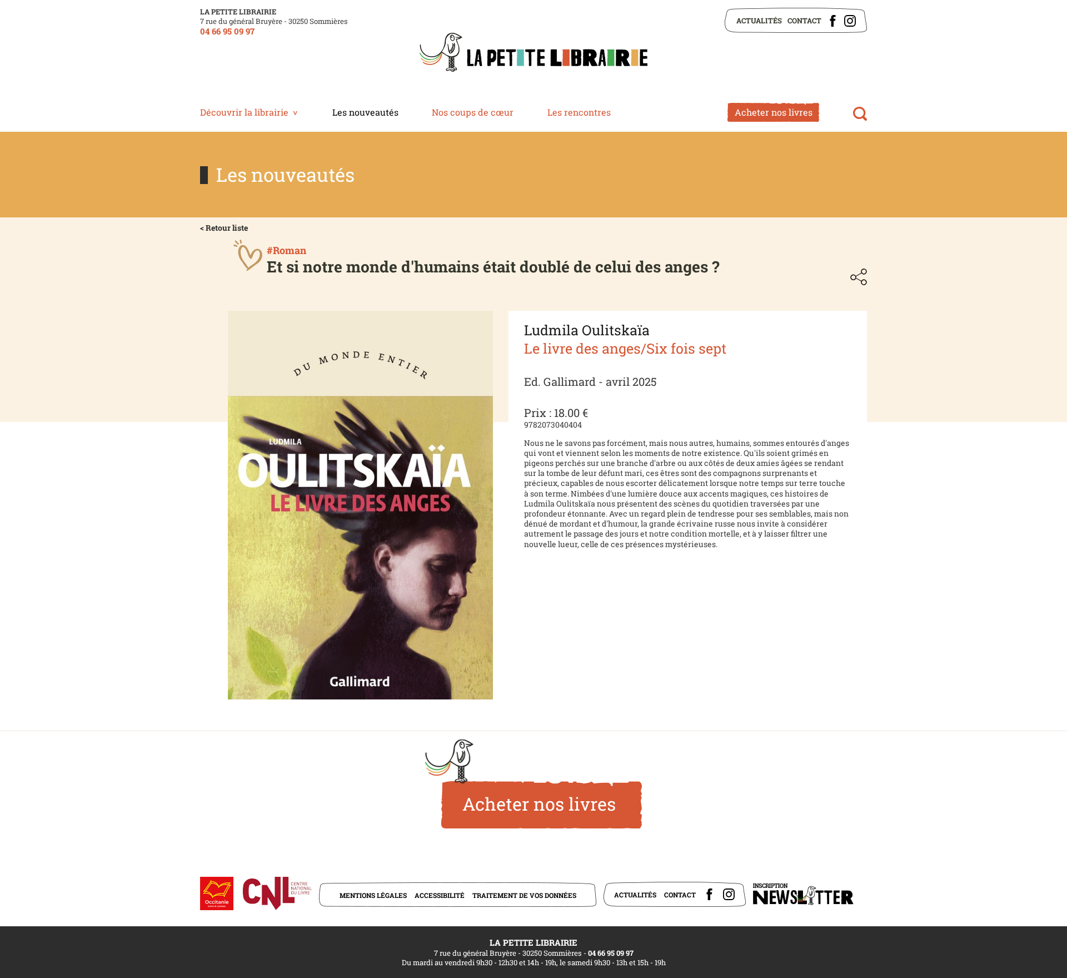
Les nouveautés (365, 112)
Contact (804, 21)
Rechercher (860, 114)
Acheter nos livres (773, 112)
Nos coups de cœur (472, 112)
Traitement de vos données (524, 895)
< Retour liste (224, 227)
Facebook (833, 21)
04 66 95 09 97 (227, 31)
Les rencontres (579, 112)
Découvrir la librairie (244, 112)
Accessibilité (440, 895)
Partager (858, 277)
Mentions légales (373, 895)
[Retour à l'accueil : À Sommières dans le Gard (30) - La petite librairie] (533, 53)
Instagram (850, 21)
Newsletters (803, 894)
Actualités (759, 21)
